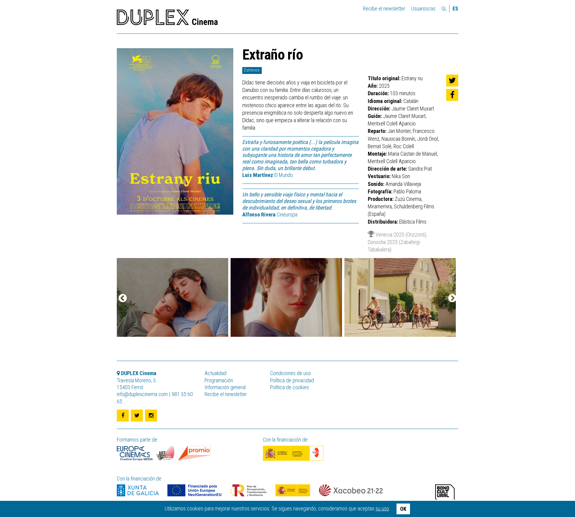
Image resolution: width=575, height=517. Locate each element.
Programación (219, 380)
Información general (225, 387)
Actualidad (215, 373)
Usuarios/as (423, 8)
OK (403, 509)
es (455, 8)
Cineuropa (269, 214)
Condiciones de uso (290, 373)
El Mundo (267, 175)
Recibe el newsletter (384, 8)
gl (444, 8)
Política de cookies (289, 387)
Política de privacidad (292, 380)
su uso (382, 508)
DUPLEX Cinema (167, 19)
